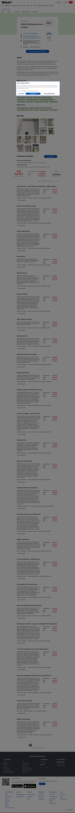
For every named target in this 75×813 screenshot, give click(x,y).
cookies (24, 85)
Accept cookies (33, 93)
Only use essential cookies (49, 93)
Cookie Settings (21, 93)
